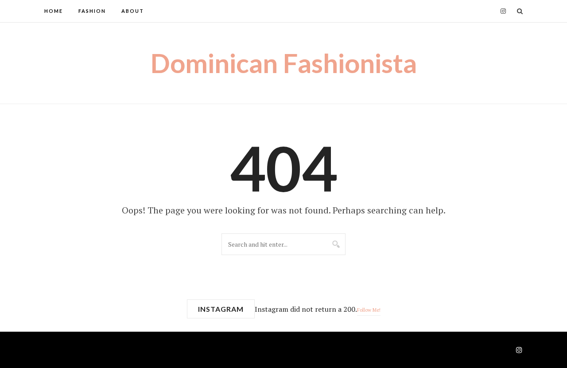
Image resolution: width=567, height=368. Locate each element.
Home (53, 11)
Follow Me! (369, 310)
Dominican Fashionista (284, 63)
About (132, 11)
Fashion (92, 11)
